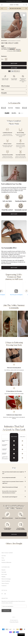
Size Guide (4, 572)
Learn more (18, 49)
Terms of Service (5, 583)
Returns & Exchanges (6, 578)
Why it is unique (5, 86)
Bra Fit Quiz (4, 574)
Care (2, 89)
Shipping (3, 576)
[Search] (24, 4)
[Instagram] (5, 593)
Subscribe (6, 610)
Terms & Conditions (6, 581)
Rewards (3, 569)
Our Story (4, 555)
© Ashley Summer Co (14, 620)
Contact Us (4, 585)
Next (26, 8)
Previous (2, 291)
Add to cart (14, 214)
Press (3, 557)
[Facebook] (2, 593)
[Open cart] (26, 4)
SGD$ (13, 617)
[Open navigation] (1, 4)
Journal (3, 560)
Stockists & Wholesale (6, 562)
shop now (14, 534)
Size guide (4, 93)
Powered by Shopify (14, 622)
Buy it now (14, 67)
